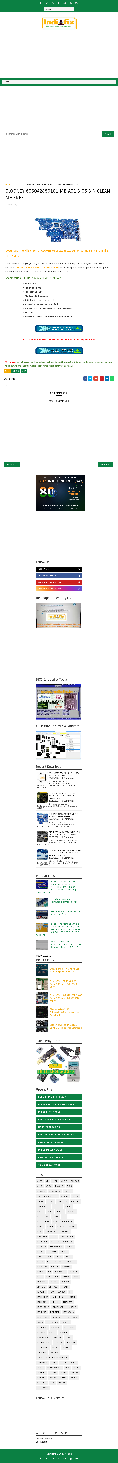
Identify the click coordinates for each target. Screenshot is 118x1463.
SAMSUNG (71, 1342)
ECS (55, 1221)
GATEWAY (41, 1247)
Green (58, 1257)
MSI (39, 1317)
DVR (64, 1216)
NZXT (75, 1317)
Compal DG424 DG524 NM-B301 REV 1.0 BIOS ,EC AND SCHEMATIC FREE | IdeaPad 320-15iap (65, 853)
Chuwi (40, 1201)
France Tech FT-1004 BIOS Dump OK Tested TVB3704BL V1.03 (64, 984)
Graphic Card (44, 1257)
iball (40, 1277)
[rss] (58, 3)
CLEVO (50, 1201)
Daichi (40, 1211)
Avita (49, 1186)
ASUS (40, 1186)
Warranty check (58, 1378)
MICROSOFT (43, 1307)
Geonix (69, 1247)
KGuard (65, 1287)
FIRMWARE (65, 1231)
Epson (60, 1226)
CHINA (76, 1196)
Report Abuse (43, 955)
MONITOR (42, 1312)
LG (70, 1292)
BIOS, (10, 204)
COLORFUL (62, 1201)
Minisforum (59, 1307)
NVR (67, 1317)
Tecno (73, 1362)
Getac (40, 1252)
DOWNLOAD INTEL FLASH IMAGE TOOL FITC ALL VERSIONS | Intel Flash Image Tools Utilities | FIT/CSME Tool (56, 887)
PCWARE (66, 1322)
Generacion (56, 1247)
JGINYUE (65, 1282)
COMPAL (75, 1201)
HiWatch (66, 1267)
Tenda (40, 1367)
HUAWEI (73, 1272)
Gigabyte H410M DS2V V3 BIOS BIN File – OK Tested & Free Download (65, 833)
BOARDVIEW (55, 1191)
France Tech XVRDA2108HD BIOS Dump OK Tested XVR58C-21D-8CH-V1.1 (66, 998)
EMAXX (40, 1226)
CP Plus (57, 1206)
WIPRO (74, 1378)
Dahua (68, 1206)
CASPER (65, 1196)
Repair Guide (44, 1342)
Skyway (54, 1352)
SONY (54, 1362)
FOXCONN (42, 1236)
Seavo (55, 1347)
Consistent (43, 1206)
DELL (50, 1211)
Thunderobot (54, 1367)
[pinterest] (52, 3)
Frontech (42, 1241)
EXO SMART (50, 1231)
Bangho (59, 1186)
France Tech (67, 1236)
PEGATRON (42, 1327)
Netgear (57, 1317)
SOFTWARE (42, 1362)
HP (23, 184)
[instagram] (64, 3)
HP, (15, 204)
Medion (55, 1302)
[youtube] (70, 3)
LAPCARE (41, 1292)
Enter (50, 1226)
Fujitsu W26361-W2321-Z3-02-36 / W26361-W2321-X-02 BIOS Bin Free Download (64, 796)
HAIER (68, 1257)
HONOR (41, 1272)
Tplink (52, 1373)
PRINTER (41, 1332)
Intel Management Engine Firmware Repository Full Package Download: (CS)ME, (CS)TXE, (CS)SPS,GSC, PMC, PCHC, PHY (58, 929)
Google (64, 1252)
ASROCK (75, 1181)
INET (56, 1277)
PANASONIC (52, 1322)
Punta (52, 1332)
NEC (47, 1317)
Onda (40, 1322)
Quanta (63, 1332)
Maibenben (57, 1297)
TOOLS (76, 1367)
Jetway (54, 1282)
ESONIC (71, 1226)
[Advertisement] (59, 55)
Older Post (105, 464)
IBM (48, 1277)
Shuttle (66, 1347)
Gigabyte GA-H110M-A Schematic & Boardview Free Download (64, 1012)
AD (47, 1181)
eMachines (66, 1221)
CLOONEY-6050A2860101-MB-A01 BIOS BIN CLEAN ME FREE (64, 815)
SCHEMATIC (42, 1347)
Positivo (56, 1327)
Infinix (65, 1277)
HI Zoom (71, 1262)
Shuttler (42, 1352)
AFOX (55, 1181)
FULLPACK (67, 1241)
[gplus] (76, 3)
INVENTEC (42, 1282)
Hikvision (42, 1267)
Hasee (40, 1262)
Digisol (72, 1211)
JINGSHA (41, 1287)
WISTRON (41, 1383)
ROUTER (58, 1342)
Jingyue (53, 1287)
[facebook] (40, 3)
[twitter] (46, 3)
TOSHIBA (41, 1373)
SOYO (63, 1362)
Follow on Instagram (49, 589)
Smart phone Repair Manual (52, 1357)
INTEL (76, 1277)
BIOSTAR (41, 1191)
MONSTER (55, 1312)
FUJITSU (55, 1241)
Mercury (68, 1302)
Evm (39, 1231)
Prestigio (69, 1327)
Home (8, 184)
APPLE (64, 1181)
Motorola (68, 1312)
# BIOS (16, 371)
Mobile (72, 1307)
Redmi (68, 1337)
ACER (39, 1181)
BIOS (16, 184)
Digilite (60, 1211)
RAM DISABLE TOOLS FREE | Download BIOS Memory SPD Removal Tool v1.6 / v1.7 (66, 944)
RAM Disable (43, 1337)
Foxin (54, 1236)
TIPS (67, 1367)
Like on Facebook (47, 576)
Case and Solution (47, 1196)
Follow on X (44, 569)
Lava (52, 1292)
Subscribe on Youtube (50, 582)
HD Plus (59, 1262)
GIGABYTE (51, 1252)
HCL (49, 1262)
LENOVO (62, 1292)
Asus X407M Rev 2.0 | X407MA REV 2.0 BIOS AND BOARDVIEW (64, 774)
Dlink (55, 1216)
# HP (24, 371)
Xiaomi (61, 1383)
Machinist (42, 1297)
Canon (68, 1191)
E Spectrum (43, 1221)
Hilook (55, 1267)
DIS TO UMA (43, 1216)
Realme (57, 1337)
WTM (52, 1383)
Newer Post (12, 464)
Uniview (75, 1373)
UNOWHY (41, 1378)
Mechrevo (42, 1302)
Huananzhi (60, 1272)
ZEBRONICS (43, 1388)
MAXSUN (71, 1297)
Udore (63, 1373)
